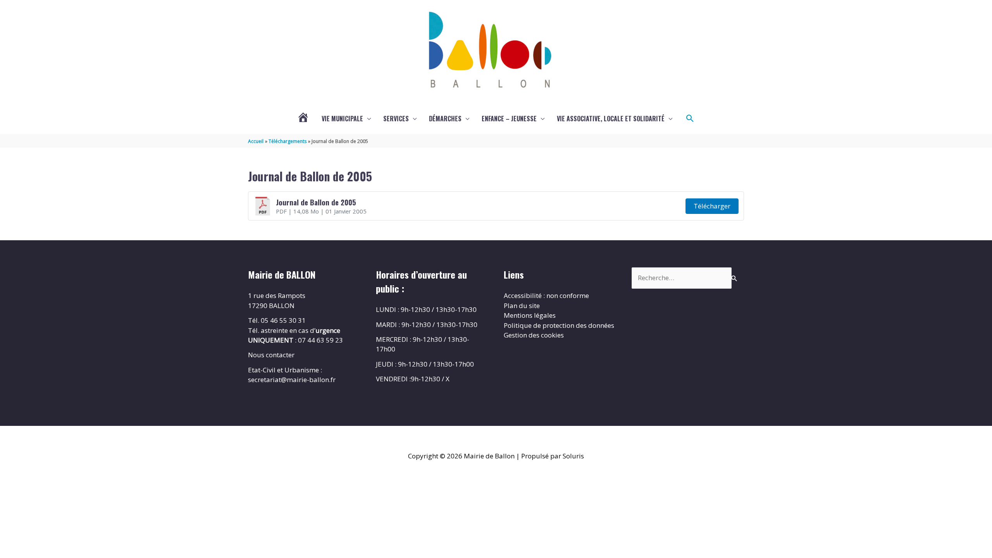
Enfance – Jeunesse (509, 118)
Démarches (445, 118)
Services (396, 118)
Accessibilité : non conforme (546, 295)
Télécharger (712, 206)
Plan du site (522, 305)
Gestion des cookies (534, 335)
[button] (690, 119)
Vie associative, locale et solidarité (611, 118)
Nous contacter (271, 354)
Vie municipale (342, 118)
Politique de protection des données (559, 325)
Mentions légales (530, 315)
